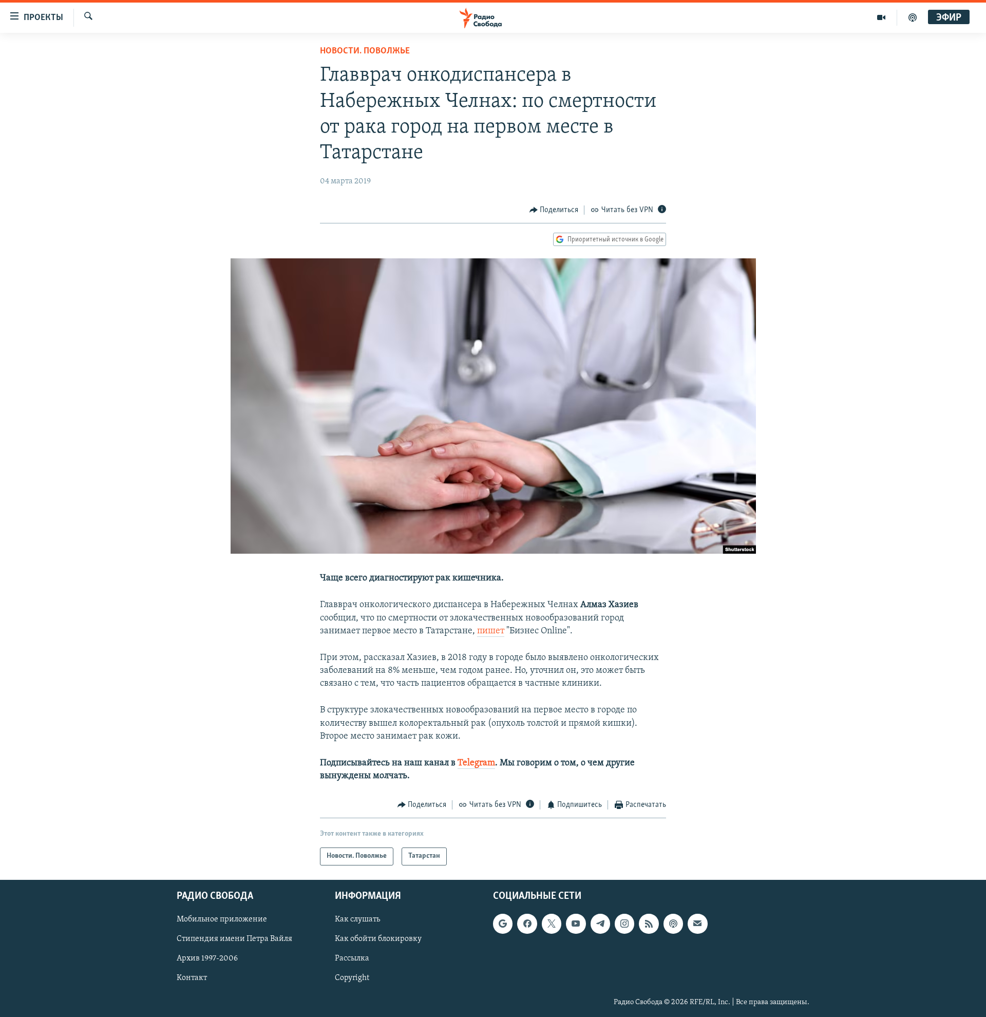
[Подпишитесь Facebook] (527, 923)
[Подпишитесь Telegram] (600, 923)
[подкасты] (912, 17)
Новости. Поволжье (365, 51)
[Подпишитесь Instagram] (624, 923)
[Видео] (881, 17)
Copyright (352, 978)
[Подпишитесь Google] (503, 923)
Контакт (192, 978)
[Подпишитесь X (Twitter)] (551, 923)
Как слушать (357, 919)
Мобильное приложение (222, 919)
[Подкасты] (673, 923)
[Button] (554, 210)
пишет (490, 631)
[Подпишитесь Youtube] (575, 923)
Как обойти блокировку (378, 939)
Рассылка (352, 958)
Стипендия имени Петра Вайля (234, 939)
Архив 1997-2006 (207, 958)
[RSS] (648, 923)
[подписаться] (697, 923)
